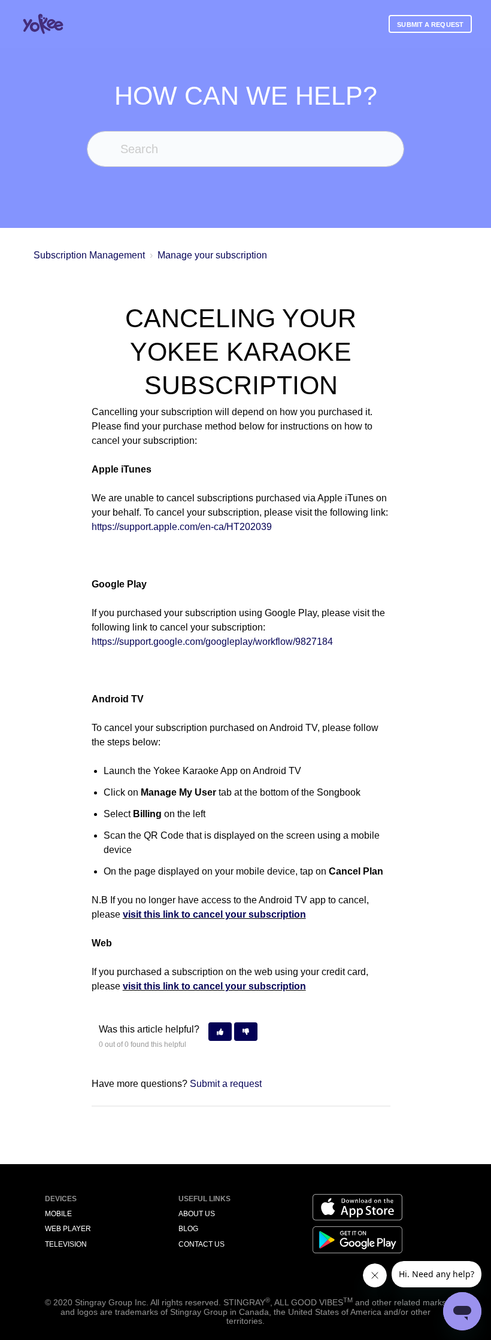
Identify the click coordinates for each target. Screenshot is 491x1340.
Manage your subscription (212, 255)
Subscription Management (90, 255)
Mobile (58, 1213)
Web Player (68, 1228)
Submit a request (430, 24)
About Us (196, 1213)
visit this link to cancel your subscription (214, 914)
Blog (188, 1228)
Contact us (201, 1244)
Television (66, 1244)
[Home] (43, 24)
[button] (220, 1031)
